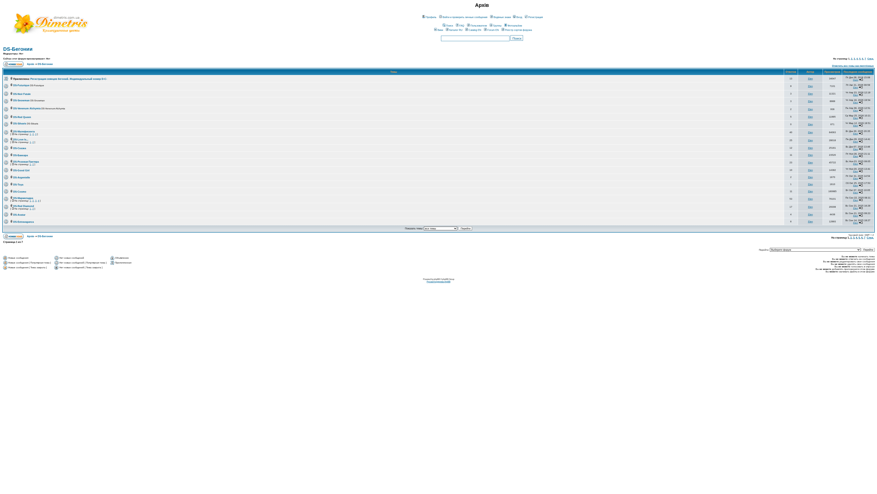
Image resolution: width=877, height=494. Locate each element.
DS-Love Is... (20, 139)
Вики (440, 30)
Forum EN (493, 30)
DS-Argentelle (21, 177)
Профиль (431, 17)
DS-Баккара (20, 155)
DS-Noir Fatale (22, 94)
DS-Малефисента (24, 131)
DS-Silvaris (19, 123)
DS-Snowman (21, 100)
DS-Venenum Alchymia (27, 108)
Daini (855, 80)
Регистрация (535, 17)
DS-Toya (18, 184)
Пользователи (478, 25)
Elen (810, 78)
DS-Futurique (21, 85)
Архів (30, 64)
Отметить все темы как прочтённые (853, 65)
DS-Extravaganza (23, 221)
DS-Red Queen (22, 117)
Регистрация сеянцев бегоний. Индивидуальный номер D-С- (68, 79)
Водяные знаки (502, 17)
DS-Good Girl (21, 170)
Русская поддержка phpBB (438, 281)
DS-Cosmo (19, 191)
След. (870, 58)
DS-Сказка (19, 148)
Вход (519, 17)
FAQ (461, 25)
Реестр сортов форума (518, 30)
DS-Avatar (19, 214)
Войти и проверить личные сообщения (465, 17)
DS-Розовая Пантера (26, 161)
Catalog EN (475, 30)
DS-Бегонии (18, 49)
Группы (497, 25)
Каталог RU (455, 30)
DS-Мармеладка (23, 198)
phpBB (437, 279)
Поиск (449, 25)
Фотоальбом (515, 25)
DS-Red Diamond (23, 206)
